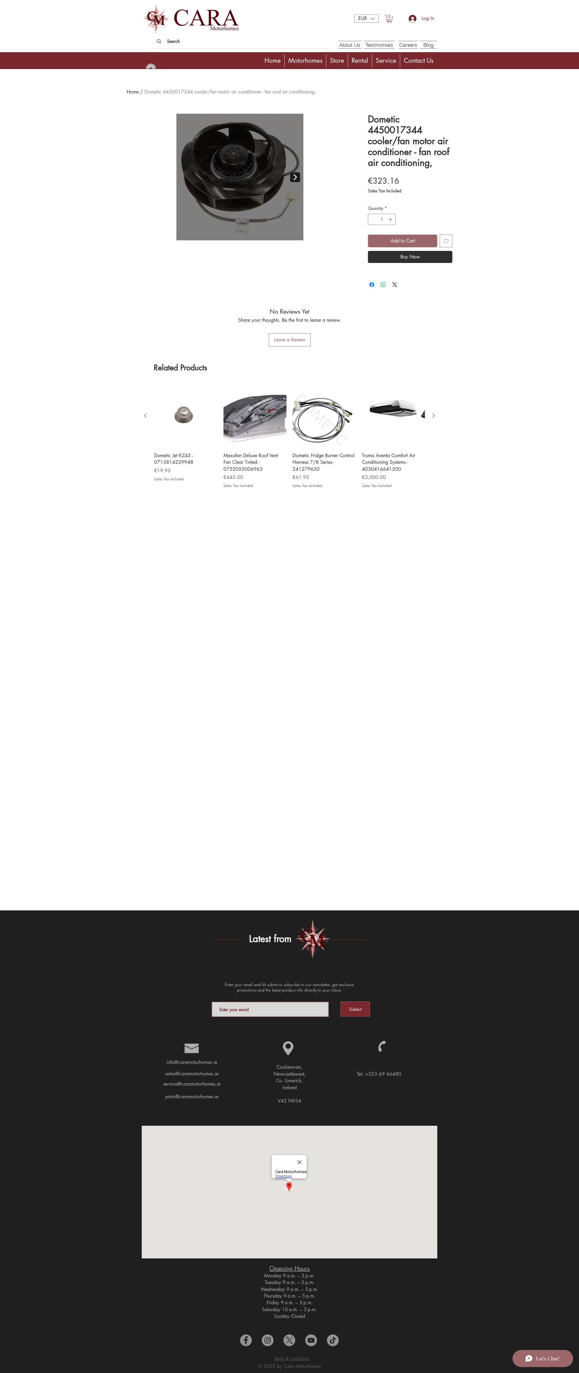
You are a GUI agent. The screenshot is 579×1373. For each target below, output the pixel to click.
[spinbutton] (381, 219)
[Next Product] (433, 415)
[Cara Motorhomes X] (289, 1340)
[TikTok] (333, 1340)
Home (133, 92)
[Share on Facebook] (371, 284)
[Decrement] (372, 219)
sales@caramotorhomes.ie (191, 1074)
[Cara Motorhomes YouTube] (311, 1340)
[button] (366, 18)
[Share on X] (394, 284)
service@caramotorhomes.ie (191, 1084)
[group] (289, 436)
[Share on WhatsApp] (383, 284)
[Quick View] (185, 416)
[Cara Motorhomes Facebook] (246, 1340)
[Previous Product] (145, 415)
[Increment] (391, 219)
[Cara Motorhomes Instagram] (268, 1340)
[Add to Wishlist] (446, 241)
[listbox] (366, 18)
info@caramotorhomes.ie (191, 1062)
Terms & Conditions (291, 1358)
